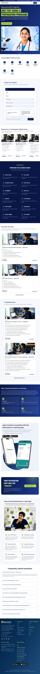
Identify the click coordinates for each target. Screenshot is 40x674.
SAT (29, 625)
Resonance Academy (21, 653)
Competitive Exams (20, 630)
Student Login (34, 0)
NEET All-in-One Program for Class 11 (7, 650)
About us (30, 629)
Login (35, 2)
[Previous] (35, 132)
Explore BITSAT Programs (7, 22)
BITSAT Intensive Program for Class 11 (7, 644)
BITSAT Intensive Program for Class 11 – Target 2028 (16, 321)
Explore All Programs (30, 485)
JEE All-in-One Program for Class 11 (7, 648)
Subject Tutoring (20, 629)
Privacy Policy (19, 660)
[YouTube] (6, 639)
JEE (17, 644)
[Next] (38, 132)
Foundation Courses (20, 627)
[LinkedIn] (9, 639)
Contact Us (31, 631)
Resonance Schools (20, 651)
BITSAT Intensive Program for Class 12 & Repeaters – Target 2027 (19, 357)
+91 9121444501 (4, 635)
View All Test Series (19, 295)
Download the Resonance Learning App (23, 0)
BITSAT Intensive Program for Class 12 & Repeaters (8, 647)
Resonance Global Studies (22, 655)
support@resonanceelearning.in (7, 636)
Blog (29, 632)
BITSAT (30, 623)
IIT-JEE (18, 623)
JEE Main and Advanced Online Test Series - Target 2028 (15, 247)
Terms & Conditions (20, 658)
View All (30, 119)
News (30, 634)
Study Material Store (20, 634)
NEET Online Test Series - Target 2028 (10, 278)
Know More (10, 155)
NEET (18, 625)
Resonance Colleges (21, 649)
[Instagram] (2, 639)
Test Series (19, 632)
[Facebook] (4, 639)
